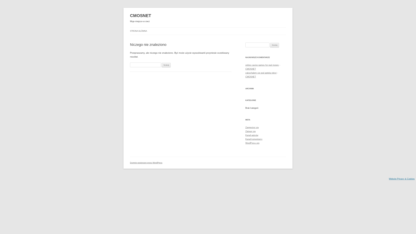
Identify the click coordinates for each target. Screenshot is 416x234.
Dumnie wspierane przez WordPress (146, 163)
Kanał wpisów (251, 135)
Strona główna (138, 31)
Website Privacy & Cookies (402, 179)
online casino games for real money (262, 65)
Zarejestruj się (252, 127)
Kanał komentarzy (253, 139)
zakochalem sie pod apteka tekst (261, 73)
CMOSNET (140, 15)
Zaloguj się (250, 131)
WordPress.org (252, 143)
